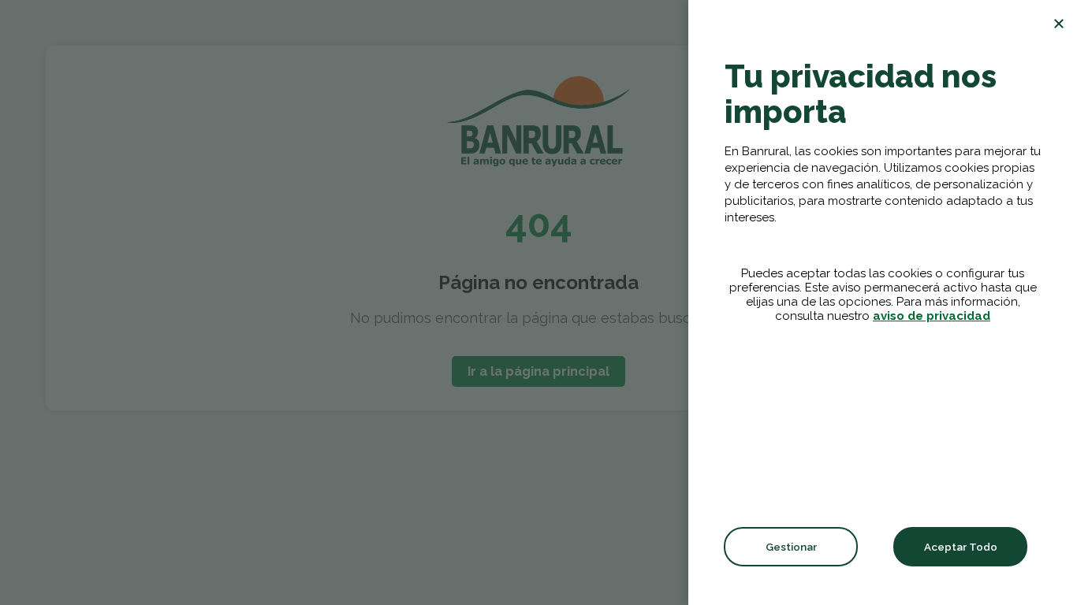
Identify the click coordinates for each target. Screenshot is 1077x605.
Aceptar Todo (960, 546)
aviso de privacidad (931, 316)
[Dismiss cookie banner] (1058, 24)
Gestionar (791, 546)
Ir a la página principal (538, 371)
